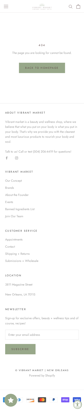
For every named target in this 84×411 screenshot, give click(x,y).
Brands (9, 188)
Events (9, 202)
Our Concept (13, 180)
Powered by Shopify (42, 375)
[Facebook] (6, 157)
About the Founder (17, 195)
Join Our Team (14, 216)
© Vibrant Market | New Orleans (42, 370)
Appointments (14, 239)
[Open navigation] (6, 6)
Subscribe (20, 349)
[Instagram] (16, 157)
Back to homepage (42, 68)
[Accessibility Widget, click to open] (77, 404)
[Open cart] (78, 6)
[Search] (71, 6)
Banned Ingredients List (19, 209)
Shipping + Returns (17, 254)
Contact (10, 246)
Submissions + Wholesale (21, 261)
